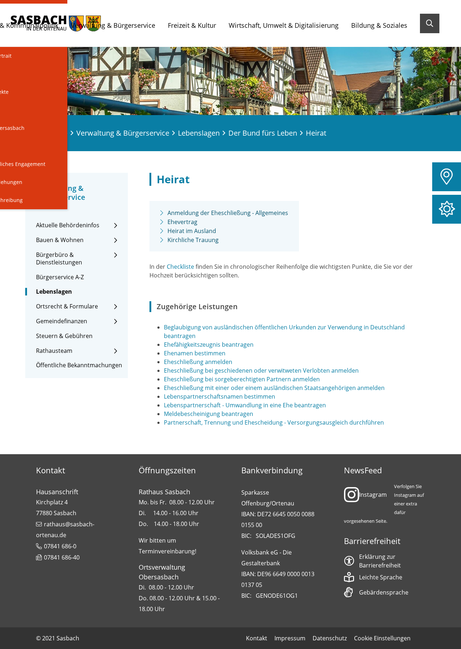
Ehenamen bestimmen (194, 353)
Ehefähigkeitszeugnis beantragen (209, 344)
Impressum (289, 638)
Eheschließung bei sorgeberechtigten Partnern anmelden (242, 379)
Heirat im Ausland (191, 231)
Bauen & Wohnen (60, 240)
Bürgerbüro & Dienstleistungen (59, 258)
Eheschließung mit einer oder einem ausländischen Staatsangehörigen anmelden (274, 388)
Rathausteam (54, 351)
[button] (446, 176)
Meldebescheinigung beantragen (208, 414)
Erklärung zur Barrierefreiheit (380, 561)
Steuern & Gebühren (64, 336)
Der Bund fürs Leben (262, 133)
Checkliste (180, 267)
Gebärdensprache (383, 592)
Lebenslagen (199, 133)
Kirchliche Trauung (193, 240)
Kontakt (256, 638)
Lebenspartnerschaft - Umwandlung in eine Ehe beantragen (245, 405)
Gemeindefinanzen (61, 321)
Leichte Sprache (380, 577)
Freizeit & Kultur (192, 25)
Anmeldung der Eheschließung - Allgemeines (227, 213)
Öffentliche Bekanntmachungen (79, 365)
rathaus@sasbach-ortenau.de (65, 529)
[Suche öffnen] (429, 23)
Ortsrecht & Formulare (67, 306)
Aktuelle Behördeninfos (67, 225)
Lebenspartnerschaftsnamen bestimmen (219, 396)
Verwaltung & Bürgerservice (113, 25)
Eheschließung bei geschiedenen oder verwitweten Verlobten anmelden (261, 370)
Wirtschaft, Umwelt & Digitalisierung (284, 25)
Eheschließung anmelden (198, 362)
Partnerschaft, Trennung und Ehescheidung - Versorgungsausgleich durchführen (274, 422)
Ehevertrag (182, 222)
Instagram (373, 495)
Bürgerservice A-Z (60, 277)
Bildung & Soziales (379, 25)
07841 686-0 (60, 546)
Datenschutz (330, 638)
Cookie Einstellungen (382, 638)
